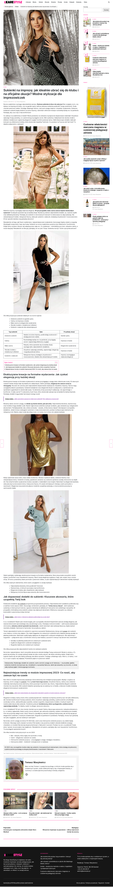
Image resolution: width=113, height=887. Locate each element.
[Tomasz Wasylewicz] (14, 768)
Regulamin (101, 883)
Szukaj (85, 7)
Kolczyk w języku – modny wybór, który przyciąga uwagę (65, 814)
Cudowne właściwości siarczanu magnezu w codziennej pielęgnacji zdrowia (100, 60)
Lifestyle (28, 2)
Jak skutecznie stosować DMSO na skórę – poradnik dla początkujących (101, 203)
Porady (60, 2)
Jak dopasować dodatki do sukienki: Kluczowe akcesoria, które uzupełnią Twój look (30, 367)
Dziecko (53, 2)
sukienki (23, 682)
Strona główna (80, 883)
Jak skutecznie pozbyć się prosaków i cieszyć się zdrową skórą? (101, 23)
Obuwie (47, 2)
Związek (71, 2)
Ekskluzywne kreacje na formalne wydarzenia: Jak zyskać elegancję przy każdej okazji (31, 365)
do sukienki (21, 604)
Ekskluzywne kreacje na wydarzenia (23, 753)
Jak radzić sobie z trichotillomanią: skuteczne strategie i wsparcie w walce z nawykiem (96, 190)
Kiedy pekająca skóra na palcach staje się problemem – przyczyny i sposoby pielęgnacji (100, 219)
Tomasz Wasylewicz (20, 101)
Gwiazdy (78, 2)
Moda (34, 2)
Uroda (65, 2)
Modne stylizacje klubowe (37, 753)
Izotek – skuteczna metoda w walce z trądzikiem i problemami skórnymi (101, 47)
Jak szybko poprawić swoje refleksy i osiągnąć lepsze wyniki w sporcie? (95, 159)
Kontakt (107, 883)
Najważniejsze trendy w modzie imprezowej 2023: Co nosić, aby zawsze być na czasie (31, 369)
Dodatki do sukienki (10, 753)
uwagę (65, 631)
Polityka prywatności (92, 883)
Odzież (41, 2)
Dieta (85, 2)
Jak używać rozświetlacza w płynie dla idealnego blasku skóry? (101, 35)
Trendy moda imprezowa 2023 (60, 753)
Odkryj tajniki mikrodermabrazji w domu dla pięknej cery (101, 73)
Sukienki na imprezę (48, 753)
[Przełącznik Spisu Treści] (55, 362)
